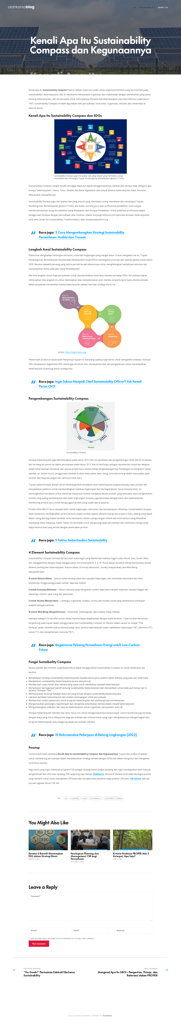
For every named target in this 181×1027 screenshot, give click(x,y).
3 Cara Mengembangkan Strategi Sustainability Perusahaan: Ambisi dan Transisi (81, 234)
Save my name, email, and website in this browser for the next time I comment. (62, 939)
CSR (134, 7)
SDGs (85, 798)
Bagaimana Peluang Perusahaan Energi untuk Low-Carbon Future (89, 647)
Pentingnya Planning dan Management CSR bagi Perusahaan (85, 856)
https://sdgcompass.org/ (75, 352)
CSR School (135, 778)
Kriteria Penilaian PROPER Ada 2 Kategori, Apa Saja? (131, 854)
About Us (163, 7)
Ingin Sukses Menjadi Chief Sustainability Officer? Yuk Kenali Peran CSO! (90, 384)
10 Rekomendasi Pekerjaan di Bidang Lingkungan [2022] (96, 734)
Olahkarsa (98, 774)
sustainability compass (113, 798)
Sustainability (147, 7)
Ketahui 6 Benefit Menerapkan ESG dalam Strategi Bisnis (46, 854)
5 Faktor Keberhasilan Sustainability (81, 539)
